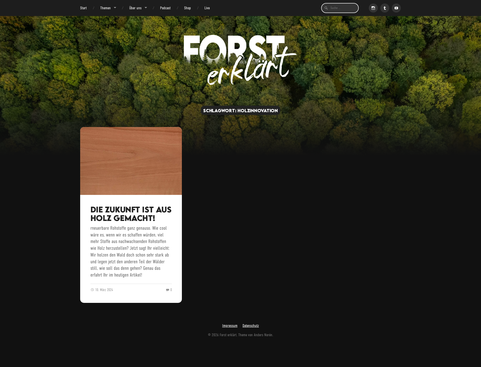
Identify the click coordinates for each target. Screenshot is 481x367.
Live (207, 8)
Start (83, 8)
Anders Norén (263, 334)
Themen (105, 8)
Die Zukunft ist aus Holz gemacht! (130, 214)
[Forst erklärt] (240, 60)
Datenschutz (251, 325)
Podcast (165, 8)
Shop (187, 8)
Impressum (229, 325)
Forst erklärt (228, 334)
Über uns (135, 8)
